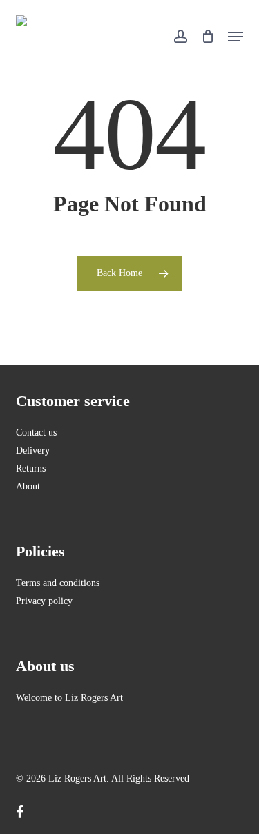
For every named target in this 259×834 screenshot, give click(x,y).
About (28, 486)
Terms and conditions (57, 583)
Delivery (33, 450)
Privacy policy (44, 601)
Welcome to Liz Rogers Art (69, 697)
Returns (31, 468)
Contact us (36, 432)
